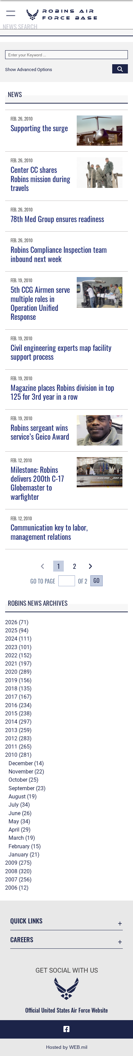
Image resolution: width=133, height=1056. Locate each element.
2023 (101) (18, 647)
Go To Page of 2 (58, 581)
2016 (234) (18, 705)
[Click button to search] (120, 68)
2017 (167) (18, 697)
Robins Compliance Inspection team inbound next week (59, 254)
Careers (21, 939)
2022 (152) (18, 655)
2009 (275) (18, 863)
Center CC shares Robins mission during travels (40, 178)
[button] (11, 14)
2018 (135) (18, 688)
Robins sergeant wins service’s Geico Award (40, 432)
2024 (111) (18, 638)
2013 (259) (18, 730)
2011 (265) (18, 746)
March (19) (22, 838)
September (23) (27, 788)
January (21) (24, 854)
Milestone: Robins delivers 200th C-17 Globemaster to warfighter (37, 483)
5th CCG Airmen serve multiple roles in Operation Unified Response (40, 303)
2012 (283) (18, 738)
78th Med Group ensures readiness (57, 218)
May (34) (19, 821)
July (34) (19, 804)
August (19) (23, 796)
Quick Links (26, 920)
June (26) (20, 813)
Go (96, 580)
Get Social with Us (66, 970)
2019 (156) (18, 680)
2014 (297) (18, 721)
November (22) (26, 771)
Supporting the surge (39, 127)
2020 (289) (18, 672)
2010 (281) (18, 755)
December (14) (26, 763)
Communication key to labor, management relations (49, 531)
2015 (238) (18, 713)
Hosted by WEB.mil (66, 1047)
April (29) (20, 829)
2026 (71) (17, 622)
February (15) (25, 846)
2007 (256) (18, 879)
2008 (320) (18, 871)
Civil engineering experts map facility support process (61, 352)
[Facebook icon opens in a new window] (66, 1029)
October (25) (24, 780)
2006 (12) (17, 887)
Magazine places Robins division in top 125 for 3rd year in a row (62, 392)
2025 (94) (17, 630)
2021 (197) (18, 663)
